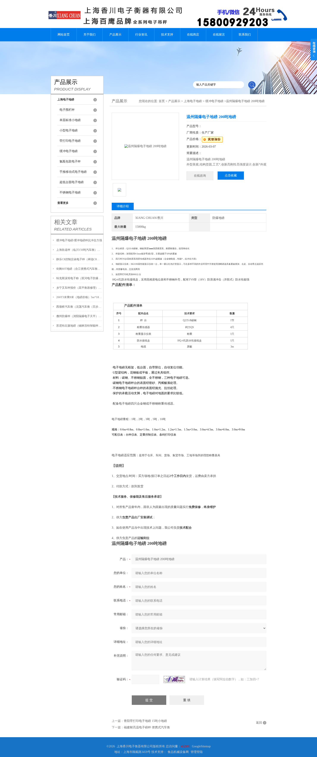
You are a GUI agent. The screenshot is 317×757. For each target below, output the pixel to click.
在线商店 (193, 34)
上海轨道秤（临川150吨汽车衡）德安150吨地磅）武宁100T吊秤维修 (79, 249)
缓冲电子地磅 (69, 151)
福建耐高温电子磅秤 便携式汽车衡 (147, 727)
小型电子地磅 (69, 130)
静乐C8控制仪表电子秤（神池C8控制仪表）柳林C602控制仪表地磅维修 (79, 259)
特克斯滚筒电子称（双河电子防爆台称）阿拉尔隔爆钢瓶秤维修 (79, 278)
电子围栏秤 (67, 109)
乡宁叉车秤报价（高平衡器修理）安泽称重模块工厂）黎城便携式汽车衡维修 (79, 287)
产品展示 (115, 34)
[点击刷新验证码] (174, 679)
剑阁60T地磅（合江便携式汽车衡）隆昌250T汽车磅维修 (79, 268)
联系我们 (245, 34)
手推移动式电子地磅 (73, 171)
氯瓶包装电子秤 (70, 161)
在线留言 (219, 34)
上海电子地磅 (193, 101)
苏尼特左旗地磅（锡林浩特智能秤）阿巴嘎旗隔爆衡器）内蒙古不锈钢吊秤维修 (79, 325)
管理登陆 (197, 752)
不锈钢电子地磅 (70, 192)
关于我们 (89, 34)
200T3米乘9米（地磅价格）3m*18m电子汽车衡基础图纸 (79, 297)
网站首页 (64, 34)
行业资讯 (141, 34)
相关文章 (65, 222)
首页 (162, 101)
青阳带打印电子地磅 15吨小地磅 (145, 721)
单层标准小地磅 (70, 120)
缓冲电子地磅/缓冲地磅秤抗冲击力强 (79, 240)
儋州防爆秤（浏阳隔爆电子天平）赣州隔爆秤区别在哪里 (79, 316)
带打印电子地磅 (70, 140)
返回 (259, 722)
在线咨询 (200, 175)
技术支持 (167, 34)
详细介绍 (123, 206)
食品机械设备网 (178, 752)
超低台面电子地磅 (72, 182)
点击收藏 (231, 175)
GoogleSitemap (201, 746)
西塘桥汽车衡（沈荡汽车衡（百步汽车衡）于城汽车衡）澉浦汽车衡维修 (79, 306)
